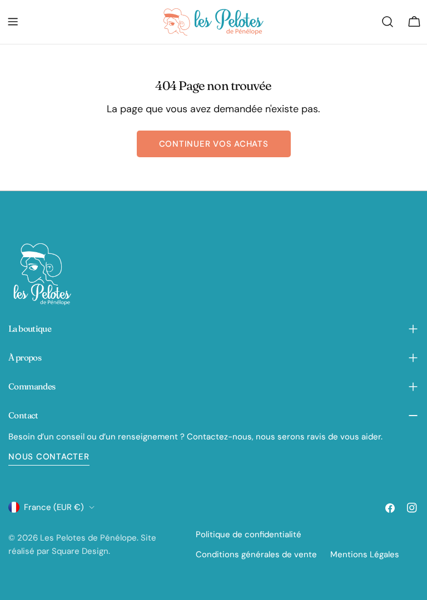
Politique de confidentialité (248, 534)
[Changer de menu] (13, 22)
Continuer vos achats (214, 143)
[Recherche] (387, 22)
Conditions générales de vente (256, 554)
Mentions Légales (364, 554)
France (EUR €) (54, 507)
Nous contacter (49, 456)
